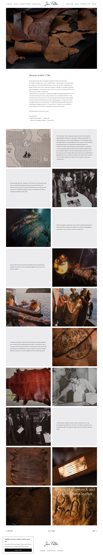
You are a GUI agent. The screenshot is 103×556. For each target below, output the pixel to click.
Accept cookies (18, 550)
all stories (51, 531)
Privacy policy (60, 550)
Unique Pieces (36, 4)
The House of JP (85, 4)
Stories (77, 4)
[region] (18, 545)
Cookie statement (51, 550)
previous (10, 531)
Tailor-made (69, 4)
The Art (16, 4)
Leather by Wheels (25, 4)
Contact (94, 4)
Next (94, 531)
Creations (9, 4)
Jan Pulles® (42, 550)
